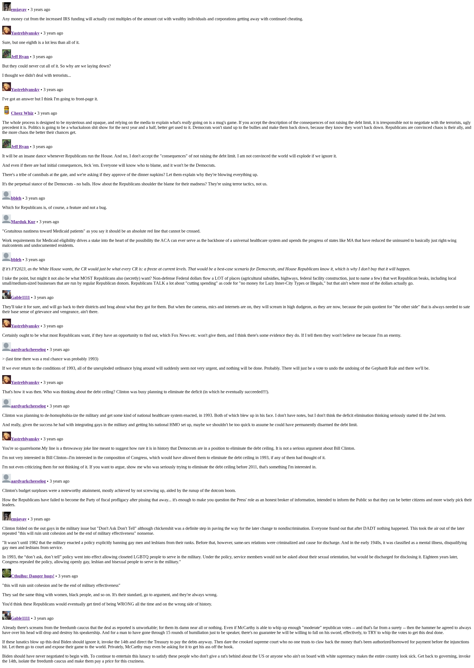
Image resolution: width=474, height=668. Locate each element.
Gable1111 (20, 297)
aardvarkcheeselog (28, 349)
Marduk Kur (23, 221)
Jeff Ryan (20, 56)
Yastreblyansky (25, 33)
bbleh (16, 198)
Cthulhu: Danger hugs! (32, 576)
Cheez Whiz (22, 113)
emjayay (19, 9)
